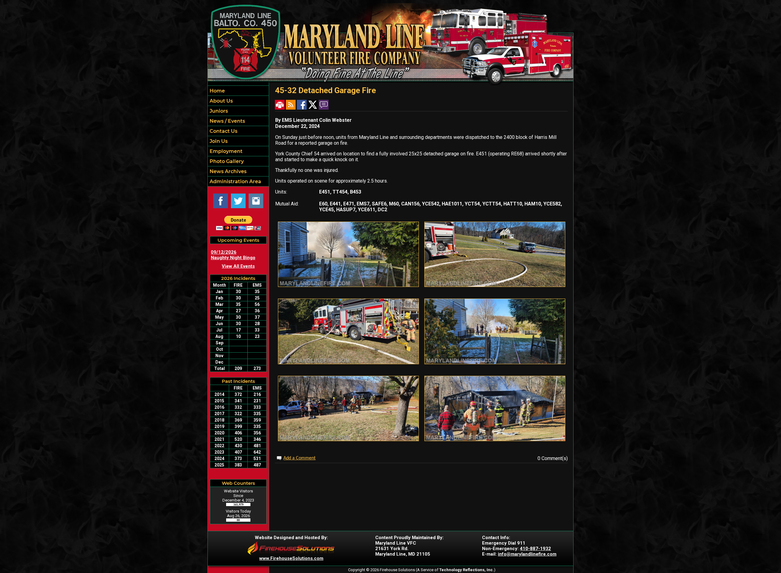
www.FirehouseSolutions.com (291, 558)
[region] (238, 136)
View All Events (238, 266)
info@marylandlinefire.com (527, 554)
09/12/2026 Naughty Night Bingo (233, 254)
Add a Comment (299, 458)
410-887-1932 (535, 548)
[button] (238, 100)
